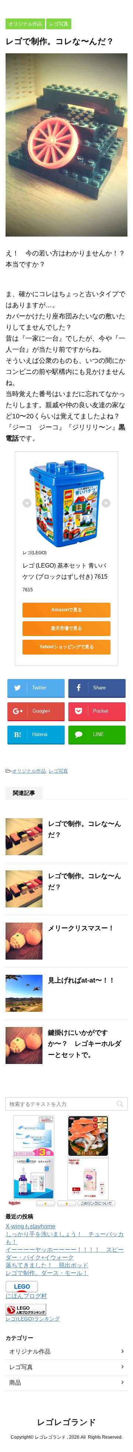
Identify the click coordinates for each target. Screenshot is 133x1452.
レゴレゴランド (66, 1422)
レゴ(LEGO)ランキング (33, 1319)
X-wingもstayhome (30, 1226)
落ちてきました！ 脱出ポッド (47, 1265)
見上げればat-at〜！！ (81, 980)
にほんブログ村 (26, 1296)
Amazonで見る (66, 609)
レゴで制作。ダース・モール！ (47, 1273)
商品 (15, 1382)
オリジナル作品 (29, 771)
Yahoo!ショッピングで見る (67, 646)
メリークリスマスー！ (81, 928)
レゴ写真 (58, 771)
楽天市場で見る (66, 628)
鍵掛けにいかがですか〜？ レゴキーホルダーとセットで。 (84, 1043)
